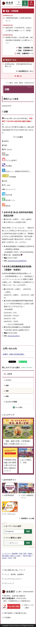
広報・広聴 (22, 553)
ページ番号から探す (13, 538)
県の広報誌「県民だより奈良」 (12, 556)
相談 (7, 385)
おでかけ (8, 380)
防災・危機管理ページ (25, 53)
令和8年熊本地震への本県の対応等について (19, 19)
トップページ (6, 553)
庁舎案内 (7, 617)
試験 (7, 391)
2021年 (4, 558)
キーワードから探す (13, 526)
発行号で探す (27, 556)
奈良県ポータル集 (27, 518)
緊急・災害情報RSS (25, 50)
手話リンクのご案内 (29, 606)
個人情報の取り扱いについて (14, 570)
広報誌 (30, 553)
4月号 (9, 374)
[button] (19, 3)
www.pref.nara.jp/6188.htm (17, 261)
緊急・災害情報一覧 (25, 48)
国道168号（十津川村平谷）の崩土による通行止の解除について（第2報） (19, 29)
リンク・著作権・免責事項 (14, 574)
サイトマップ (9, 583)
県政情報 (15, 553)
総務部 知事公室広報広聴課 (14, 354)
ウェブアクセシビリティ (13, 579)
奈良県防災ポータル (25, 71)
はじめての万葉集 (11, 401)
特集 (7, 396)
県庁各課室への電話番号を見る (15, 613)
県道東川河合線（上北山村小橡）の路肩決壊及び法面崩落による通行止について (19, 40)
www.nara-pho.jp (14, 336)
